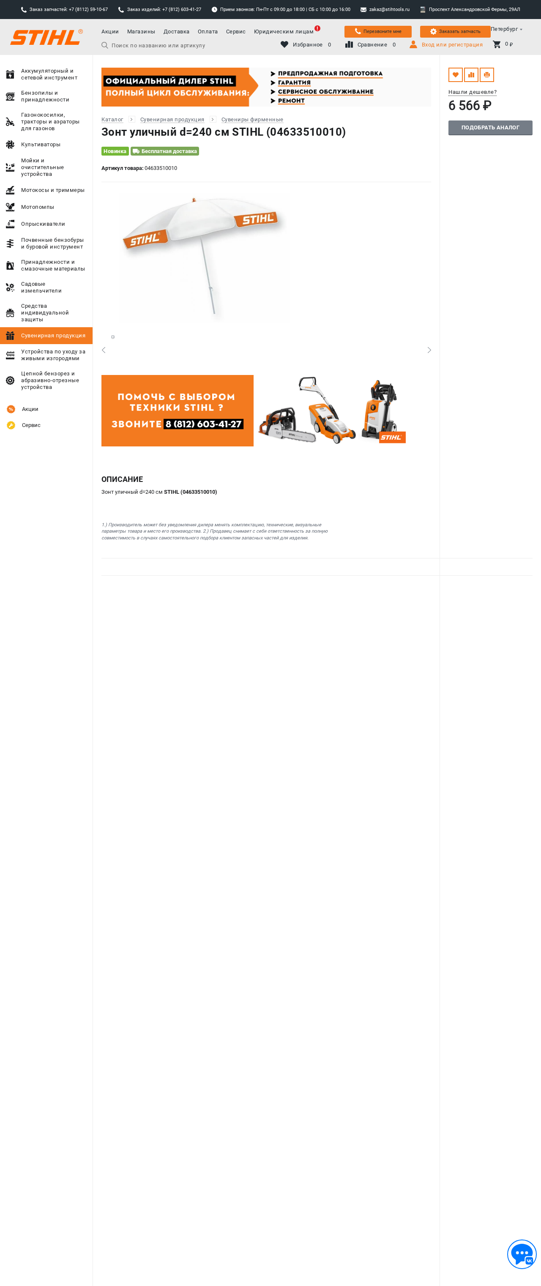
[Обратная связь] (522, 1254)
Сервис (236, 31)
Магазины (141, 31)
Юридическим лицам (284, 31)
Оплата (208, 31)
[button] (103, 350)
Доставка (177, 31)
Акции (110, 31)
